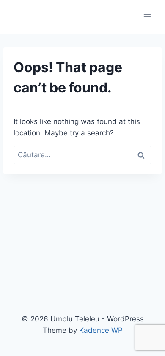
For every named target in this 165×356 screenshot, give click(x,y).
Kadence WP (101, 330)
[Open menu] (147, 16)
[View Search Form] (17, 16)
